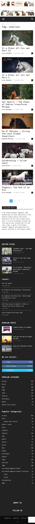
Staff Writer (6, 165)
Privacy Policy (26, 518)
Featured (4, 430)
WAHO (3, 483)
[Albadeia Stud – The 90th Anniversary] (7, 251)
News (3, 448)
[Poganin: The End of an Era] (17, 177)
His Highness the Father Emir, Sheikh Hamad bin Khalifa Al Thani (16, 297)
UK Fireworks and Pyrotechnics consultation (16, 290)
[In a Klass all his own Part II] (17, 38)
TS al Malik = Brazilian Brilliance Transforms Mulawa (22, 269)
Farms (3, 427)
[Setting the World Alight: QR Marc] (7, 339)
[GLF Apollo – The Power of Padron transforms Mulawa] (17, 92)
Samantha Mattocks (8, 138)
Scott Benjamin (6, 53)
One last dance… (7, 283)
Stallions (5, 462)
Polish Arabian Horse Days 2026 (12, 312)
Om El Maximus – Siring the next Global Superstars (16, 133)
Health (4, 439)
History (4, 442)
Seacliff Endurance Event (22, 346)
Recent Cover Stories (11, 421)
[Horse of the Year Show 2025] (7, 260)
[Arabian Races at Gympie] (7, 329)
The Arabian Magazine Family (11, 468)
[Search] (32, 19)
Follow (30, 366)
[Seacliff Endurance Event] (7, 348)
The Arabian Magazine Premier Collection (15, 471)
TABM (3, 465)
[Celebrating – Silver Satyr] (17, 150)
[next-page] (23, 201)
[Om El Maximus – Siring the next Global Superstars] (17, 121)
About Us (16, 518)
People (4, 451)
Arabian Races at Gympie (22, 327)
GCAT (3, 436)
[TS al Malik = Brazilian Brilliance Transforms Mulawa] (7, 269)
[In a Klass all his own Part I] (17, 65)
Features (4, 433)
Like (30, 362)
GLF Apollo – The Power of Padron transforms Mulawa (16, 104)
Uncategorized (6, 480)
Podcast (4, 456)
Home (3, 24)
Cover (3, 418)
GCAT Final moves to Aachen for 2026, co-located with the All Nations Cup (15, 305)
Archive (4, 415)
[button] (3, 19)
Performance (5, 454)
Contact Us (7, 518)
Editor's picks (6, 424)
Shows (3, 459)
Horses (4, 445)
